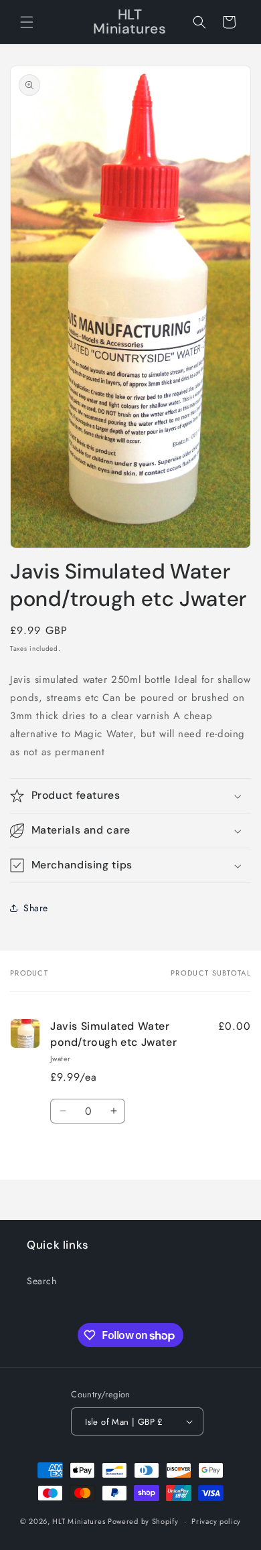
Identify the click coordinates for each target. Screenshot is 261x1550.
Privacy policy (216, 1521)
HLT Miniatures (78, 1521)
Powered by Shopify (143, 1521)
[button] (26, 22)
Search (42, 1281)
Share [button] (35, 908)
